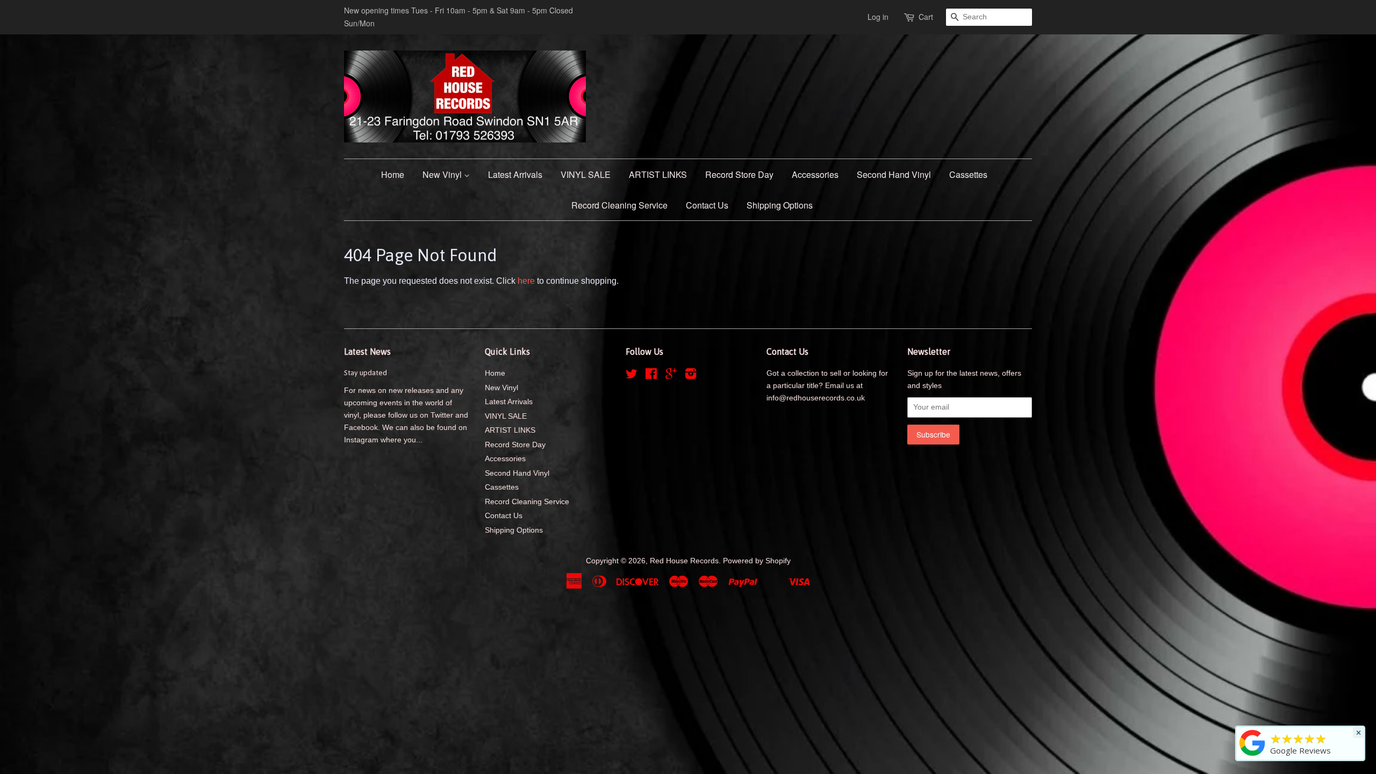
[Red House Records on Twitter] (631, 376)
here (526, 280)
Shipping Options (780, 205)
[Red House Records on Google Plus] (671, 376)
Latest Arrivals (515, 174)
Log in (878, 16)
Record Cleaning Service (619, 205)
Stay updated (365, 372)
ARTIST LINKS (658, 174)
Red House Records (684, 561)
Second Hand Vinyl (894, 174)
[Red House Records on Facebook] (651, 376)
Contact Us (707, 205)
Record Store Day (739, 174)
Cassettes (968, 174)
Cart (926, 16)
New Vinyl (443, 174)
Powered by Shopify (757, 561)
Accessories (815, 174)
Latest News (367, 351)
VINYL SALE (586, 174)
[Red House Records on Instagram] (691, 376)
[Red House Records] (1252, 756)
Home (392, 174)
